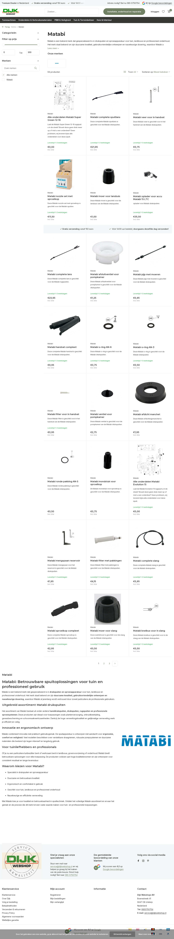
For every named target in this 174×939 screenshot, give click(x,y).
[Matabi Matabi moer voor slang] (107, 609)
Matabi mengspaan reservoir (64, 560)
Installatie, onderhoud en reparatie (124, 11)
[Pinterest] (148, 861)
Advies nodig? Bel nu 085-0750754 (123, 3)
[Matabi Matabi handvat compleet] (65, 325)
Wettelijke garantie (10, 920)
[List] (125, 72)
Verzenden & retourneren (13, 909)
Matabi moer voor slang (103, 630)
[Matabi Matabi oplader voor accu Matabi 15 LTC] (150, 174)
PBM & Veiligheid (63, 20)
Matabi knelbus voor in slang (149, 630)
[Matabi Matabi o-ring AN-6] (107, 325)
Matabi (9, 79)
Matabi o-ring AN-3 (143, 347)
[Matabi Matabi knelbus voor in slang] (150, 609)
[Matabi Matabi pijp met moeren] (150, 252)
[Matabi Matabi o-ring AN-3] (150, 325)
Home (13, 27)
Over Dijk (6, 898)
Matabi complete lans (60, 274)
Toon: (130, 72)
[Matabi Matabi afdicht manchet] (150, 392)
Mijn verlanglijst (57, 902)
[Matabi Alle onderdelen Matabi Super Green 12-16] (65, 95)
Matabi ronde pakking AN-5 (63, 481)
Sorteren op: (147, 72)
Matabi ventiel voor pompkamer (101, 415)
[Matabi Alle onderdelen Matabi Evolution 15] (150, 460)
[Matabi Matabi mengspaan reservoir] (65, 539)
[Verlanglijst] (163, 11)
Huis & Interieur (104, 20)
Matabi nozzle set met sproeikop (60, 197)
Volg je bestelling (10, 902)
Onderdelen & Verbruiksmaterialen (35, 20)
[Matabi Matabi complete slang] (150, 539)
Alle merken (11, 75)
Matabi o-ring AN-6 (101, 347)
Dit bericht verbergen (122, 934)
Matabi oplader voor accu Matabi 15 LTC (147, 198)
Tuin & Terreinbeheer (83, 20)
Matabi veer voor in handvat (148, 117)
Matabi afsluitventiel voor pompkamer (104, 275)
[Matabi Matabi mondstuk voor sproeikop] (107, 460)
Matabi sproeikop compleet (63, 630)
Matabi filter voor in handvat (63, 414)
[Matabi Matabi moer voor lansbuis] (107, 174)
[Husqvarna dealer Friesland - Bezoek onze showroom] (19, 11)
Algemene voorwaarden (13, 916)
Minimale (8, 52)
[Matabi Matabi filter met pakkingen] (107, 539)
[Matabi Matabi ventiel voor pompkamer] (107, 392)
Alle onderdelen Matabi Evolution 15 (146, 483)
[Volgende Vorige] (115, 663)
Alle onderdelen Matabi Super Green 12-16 (64, 118)
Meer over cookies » (147, 934)
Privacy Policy (8, 913)
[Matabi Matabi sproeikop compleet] (65, 609)
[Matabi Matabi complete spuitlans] (107, 95)
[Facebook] (138, 861)
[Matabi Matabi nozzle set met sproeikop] (65, 174)
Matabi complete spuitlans (105, 117)
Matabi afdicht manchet (146, 414)
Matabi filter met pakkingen (106, 560)
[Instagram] (143, 861)
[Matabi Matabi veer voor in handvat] (150, 95)
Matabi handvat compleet (62, 347)
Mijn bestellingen (57, 898)
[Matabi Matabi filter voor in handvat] (65, 392)
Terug (7, 27)
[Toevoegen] (77, 147)
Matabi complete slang (146, 561)
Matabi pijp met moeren (146, 274)
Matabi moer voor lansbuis (105, 196)
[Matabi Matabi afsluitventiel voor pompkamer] (107, 252)
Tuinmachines (9, 20)
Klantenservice (8, 895)
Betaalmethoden (9, 906)
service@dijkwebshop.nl (61, 866)
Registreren (55, 895)
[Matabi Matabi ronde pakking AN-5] (65, 460)
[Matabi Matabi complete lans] (65, 252)
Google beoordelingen (161, 3)
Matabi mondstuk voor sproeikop (103, 483)
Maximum (32, 52)
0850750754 (147, 909)
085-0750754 (71, 875)
